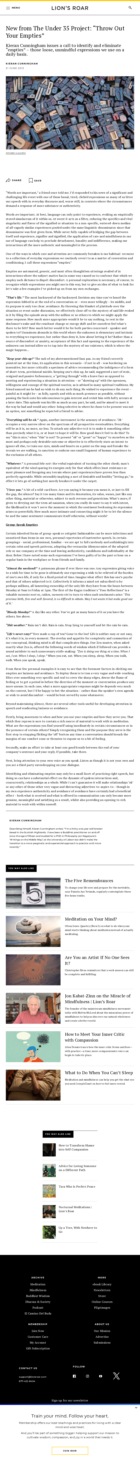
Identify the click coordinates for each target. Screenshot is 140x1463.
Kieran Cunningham (22, 63)
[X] (116, 1367)
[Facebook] (77, 1367)
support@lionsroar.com (32, 1368)
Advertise (102, 1328)
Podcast (38, 1299)
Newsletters (102, 1281)
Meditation (37, 1276)
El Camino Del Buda (37, 1305)
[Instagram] (90, 1367)
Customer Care (38, 1328)
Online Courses (102, 1293)
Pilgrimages (102, 1299)
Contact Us (28, 1359)
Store (102, 1287)
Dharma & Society (38, 1293)
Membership (38, 1315)
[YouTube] (103, 1367)
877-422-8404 (27, 1372)
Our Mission (102, 1322)
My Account (38, 1334)
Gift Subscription (37, 1340)
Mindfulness (38, 1281)
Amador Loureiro (16, 152)
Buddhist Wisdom (38, 1287)
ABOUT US (102, 1315)
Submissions (102, 1334)
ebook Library (102, 1276)
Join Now (38, 1322)
